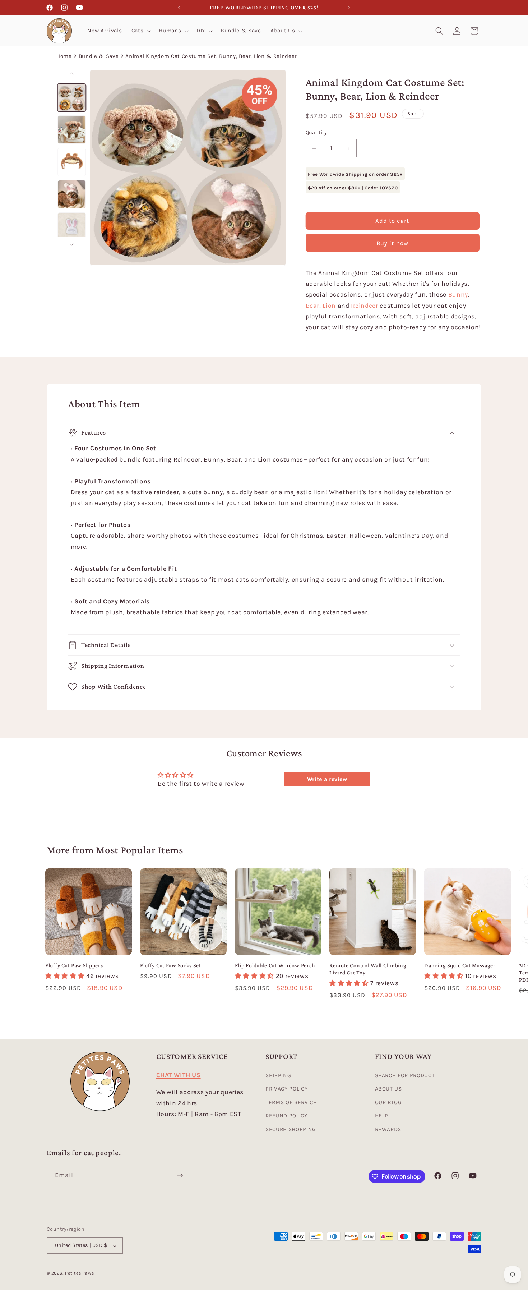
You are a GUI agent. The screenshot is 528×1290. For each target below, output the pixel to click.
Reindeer (364, 305)
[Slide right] (72, 244)
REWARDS (388, 1129)
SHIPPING (278, 1075)
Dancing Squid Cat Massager (460, 965)
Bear (313, 305)
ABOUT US (388, 1088)
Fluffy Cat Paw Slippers (74, 965)
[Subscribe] (180, 1175)
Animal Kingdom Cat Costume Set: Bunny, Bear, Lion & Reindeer (211, 56)
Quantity (316, 133)
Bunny (458, 294)
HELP (382, 1115)
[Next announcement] (349, 7)
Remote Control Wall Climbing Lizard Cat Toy (367, 968)
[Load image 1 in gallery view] (72, 97)
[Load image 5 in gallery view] (72, 226)
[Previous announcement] (179, 7)
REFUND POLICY (286, 1115)
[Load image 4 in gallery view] (72, 194)
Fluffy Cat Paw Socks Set (170, 965)
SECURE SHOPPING (290, 1129)
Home (64, 56)
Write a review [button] (327, 779)
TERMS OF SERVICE (291, 1102)
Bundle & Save (99, 56)
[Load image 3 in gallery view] (72, 162)
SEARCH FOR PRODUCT (405, 1075)
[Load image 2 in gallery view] (72, 129)
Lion (329, 305)
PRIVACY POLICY (286, 1088)
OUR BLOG (388, 1102)
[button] (140, 31)
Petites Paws (79, 1273)
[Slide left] (72, 73)
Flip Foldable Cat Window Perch (275, 965)
